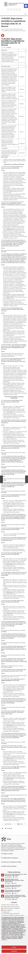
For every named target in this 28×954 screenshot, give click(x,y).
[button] (26, 6)
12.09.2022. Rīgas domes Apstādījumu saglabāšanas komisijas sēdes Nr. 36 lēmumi (12, 42)
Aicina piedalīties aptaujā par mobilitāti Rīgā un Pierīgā (13, 891)
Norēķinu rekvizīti (8, 853)
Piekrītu (14, 947)
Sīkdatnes (8, 936)
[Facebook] (11, 9)
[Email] (20, 9)
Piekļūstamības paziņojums (10, 858)
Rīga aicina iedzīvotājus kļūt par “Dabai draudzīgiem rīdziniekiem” (16, 874)
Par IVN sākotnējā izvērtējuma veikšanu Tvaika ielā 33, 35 (13, 886)
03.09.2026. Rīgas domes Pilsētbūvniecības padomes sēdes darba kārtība (14, 880)
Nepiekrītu (14, 951)
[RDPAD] (14, 4)
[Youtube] (14, 9)
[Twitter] (8, 9)
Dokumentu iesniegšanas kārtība (11, 862)
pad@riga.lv (10, 910)
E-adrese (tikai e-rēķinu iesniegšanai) (11, 908)
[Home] (2, 29)
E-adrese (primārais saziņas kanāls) (11, 906)
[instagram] (17, 9)
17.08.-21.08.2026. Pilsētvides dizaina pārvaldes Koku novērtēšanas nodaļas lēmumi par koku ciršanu (15, 896)
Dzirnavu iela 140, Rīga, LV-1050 (10, 904)
